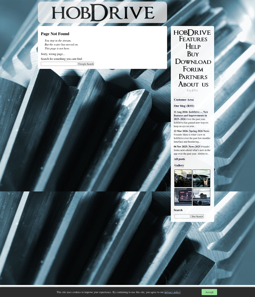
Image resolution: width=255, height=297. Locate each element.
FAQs (180, 46)
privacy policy (172, 292)
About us (182, 83)
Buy (179, 53)
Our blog (179, 105)
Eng (189, 90)
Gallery (179, 165)
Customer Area (184, 99)
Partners (181, 76)
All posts (179, 159)
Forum (180, 68)
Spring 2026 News (199, 131)
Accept (209, 292)
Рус (196, 90)
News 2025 (194, 146)
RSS (190, 105)
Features (181, 38)
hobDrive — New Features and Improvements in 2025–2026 (191, 115)
